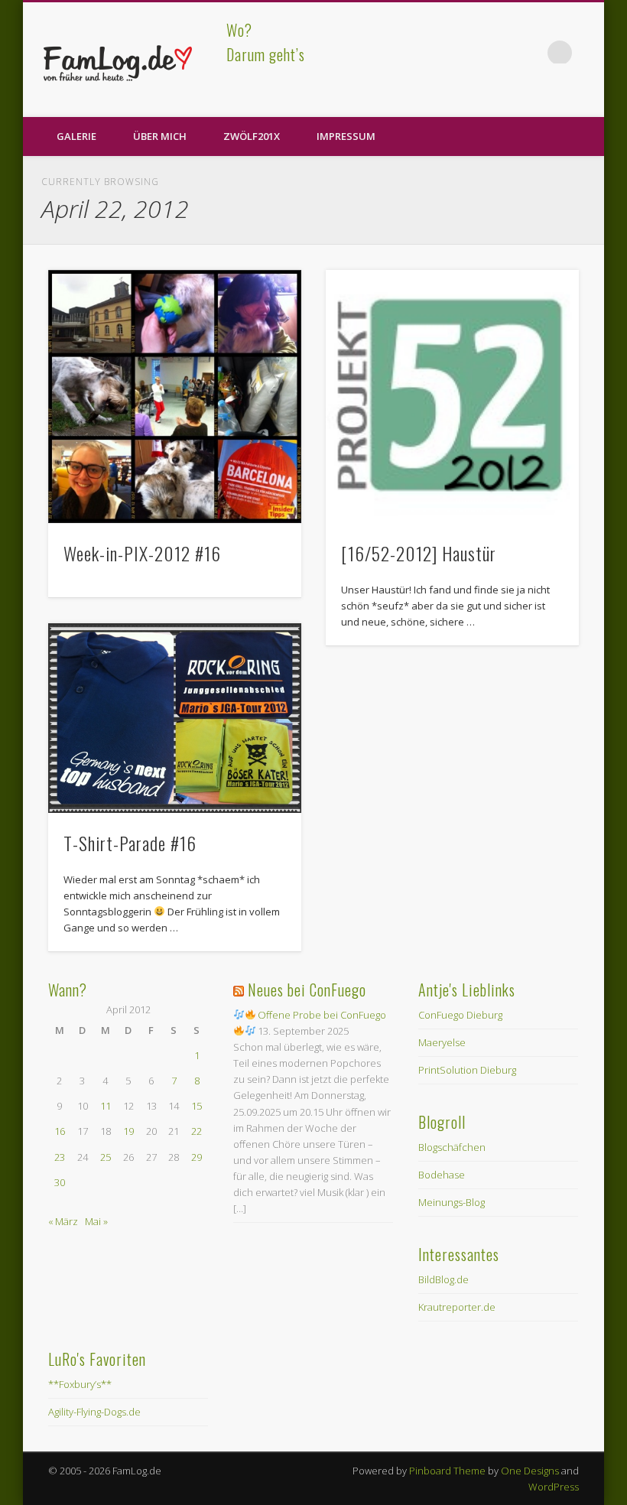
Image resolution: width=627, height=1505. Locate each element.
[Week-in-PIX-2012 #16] (174, 396)
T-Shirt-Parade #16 (130, 843)
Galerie (76, 136)
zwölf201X (251, 136)
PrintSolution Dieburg (467, 1070)
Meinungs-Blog (451, 1202)
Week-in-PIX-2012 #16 (142, 553)
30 (59, 1182)
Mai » (96, 1221)
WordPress (553, 1487)
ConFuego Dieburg (460, 1015)
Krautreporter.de (456, 1307)
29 (196, 1157)
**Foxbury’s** (80, 1384)
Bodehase (441, 1175)
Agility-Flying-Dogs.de (94, 1412)
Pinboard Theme (447, 1470)
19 (128, 1131)
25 (105, 1157)
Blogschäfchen (452, 1147)
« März (63, 1221)
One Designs (530, 1470)
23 (59, 1157)
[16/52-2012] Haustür (418, 553)
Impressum (346, 136)
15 (196, 1106)
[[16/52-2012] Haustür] (452, 396)
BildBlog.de (443, 1279)
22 (196, 1131)
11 (105, 1106)
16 (59, 1131)
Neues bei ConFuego (307, 989)
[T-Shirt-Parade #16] (174, 718)
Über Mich (160, 136)
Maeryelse (442, 1042)
